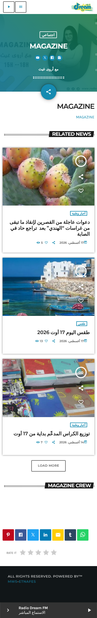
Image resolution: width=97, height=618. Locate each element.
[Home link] (82, 7)
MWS (12, 582)
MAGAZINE (85, 117)
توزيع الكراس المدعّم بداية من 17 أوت (52, 434)
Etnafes (27, 582)
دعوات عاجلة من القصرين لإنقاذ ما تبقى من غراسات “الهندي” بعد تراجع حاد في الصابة (50, 228)
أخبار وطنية (78, 213)
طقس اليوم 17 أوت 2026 (63, 332)
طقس (81, 323)
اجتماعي (48, 34)
